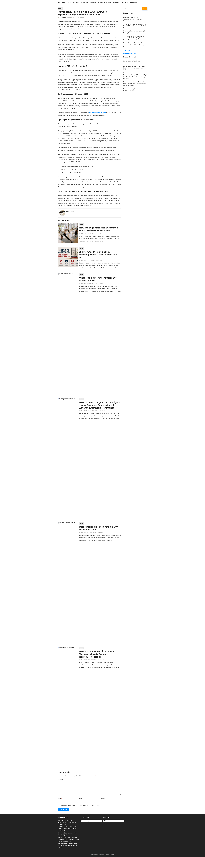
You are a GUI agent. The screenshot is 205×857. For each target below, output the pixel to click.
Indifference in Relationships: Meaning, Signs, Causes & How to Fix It (99, 254)
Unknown (126, 89)
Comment (61, 779)
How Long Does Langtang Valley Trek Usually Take (67, 834)
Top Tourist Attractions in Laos (131, 62)
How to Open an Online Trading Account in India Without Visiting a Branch (134, 45)
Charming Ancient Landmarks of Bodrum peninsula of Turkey (134, 68)
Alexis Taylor (63, 17)
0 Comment (81, 17)
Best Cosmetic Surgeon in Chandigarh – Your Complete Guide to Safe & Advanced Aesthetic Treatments (99, 405)
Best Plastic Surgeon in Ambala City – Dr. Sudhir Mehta (99, 528)
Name (60, 798)
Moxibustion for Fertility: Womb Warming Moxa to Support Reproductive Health (96, 654)
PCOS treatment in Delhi (97, 113)
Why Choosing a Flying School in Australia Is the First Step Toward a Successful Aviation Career (134, 38)
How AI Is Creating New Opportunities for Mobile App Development (132, 19)
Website (103, 798)
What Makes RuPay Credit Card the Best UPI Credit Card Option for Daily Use (134, 26)
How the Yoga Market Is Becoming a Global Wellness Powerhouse (98, 229)
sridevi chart (127, 50)
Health (60, 8)
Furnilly (61, 2)
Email (81, 798)
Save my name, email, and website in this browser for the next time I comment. (81, 805)
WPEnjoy (112, 854)
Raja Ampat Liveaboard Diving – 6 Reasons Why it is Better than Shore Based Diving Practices (135, 76)
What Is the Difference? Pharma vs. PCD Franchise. (98, 279)
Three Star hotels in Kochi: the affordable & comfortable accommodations (134, 84)
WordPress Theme (103, 854)
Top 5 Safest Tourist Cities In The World (133, 90)
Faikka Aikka (127, 61)
